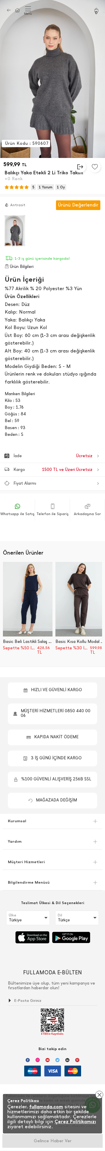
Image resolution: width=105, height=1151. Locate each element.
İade (52, 455)
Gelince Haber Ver (52, 1140)
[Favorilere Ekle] (95, 167)
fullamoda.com (46, 1106)
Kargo (52, 469)
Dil (60, 915)
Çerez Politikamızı (75, 1121)
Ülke (12, 915)
